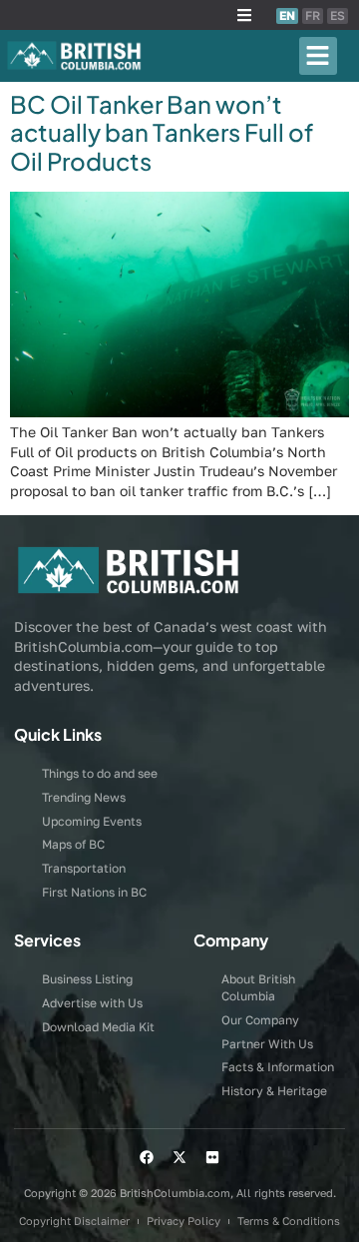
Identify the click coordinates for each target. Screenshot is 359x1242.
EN (287, 15)
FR (312, 15)
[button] (244, 15)
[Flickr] (212, 1157)
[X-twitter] (179, 1157)
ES (337, 15)
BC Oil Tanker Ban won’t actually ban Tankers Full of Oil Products (162, 133)
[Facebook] (147, 1157)
